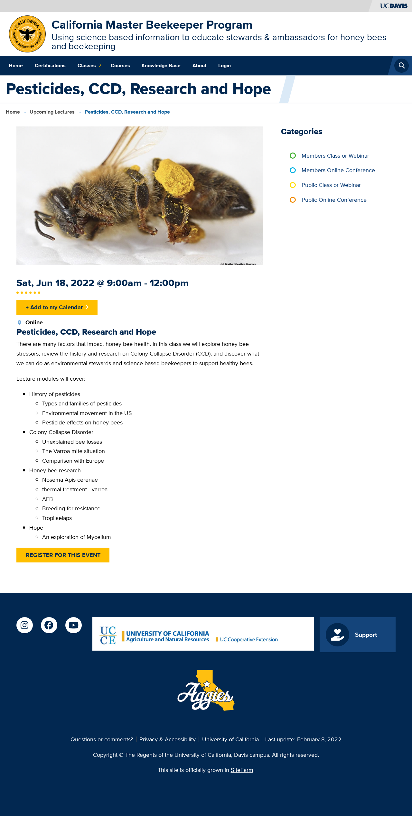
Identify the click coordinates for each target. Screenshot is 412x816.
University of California (230, 739)
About (199, 65)
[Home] (27, 33)
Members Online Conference (338, 170)
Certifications (50, 65)
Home (16, 65)
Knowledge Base (161, 65)
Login (224, 65)
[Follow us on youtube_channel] (73, 625)
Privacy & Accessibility (167, 739)
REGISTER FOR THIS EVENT (63, 555)
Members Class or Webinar (335, 155)
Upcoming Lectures (52, 112)
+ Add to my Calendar (54, 307)
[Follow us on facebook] (49, 625)
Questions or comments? (101, 739)
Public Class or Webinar (331, 185)
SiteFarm (242, 769)
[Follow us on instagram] (24, 625)
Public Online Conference (334, 199)
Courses (120, 65)
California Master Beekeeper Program (152, 24)
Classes (87, 65)
